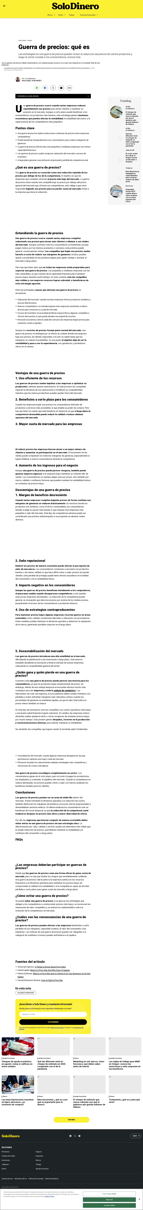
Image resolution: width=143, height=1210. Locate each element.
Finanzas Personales (88, 15)
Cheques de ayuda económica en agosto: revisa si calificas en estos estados (17, 1064)
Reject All (109, 1199)
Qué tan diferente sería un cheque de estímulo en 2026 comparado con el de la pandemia (132, 140)
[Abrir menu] (4, 5)
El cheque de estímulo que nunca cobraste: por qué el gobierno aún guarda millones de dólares (132, 118)
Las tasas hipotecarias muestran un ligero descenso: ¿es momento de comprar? (18, 1102)
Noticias (129, 186)
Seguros (39, 1152)
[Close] (139, 1199)
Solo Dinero (22, 40)
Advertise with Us (21, 1179)
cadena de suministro (65, 690)
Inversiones (6, 1160)
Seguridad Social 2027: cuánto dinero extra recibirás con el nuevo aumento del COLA (131, 195)
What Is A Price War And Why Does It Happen (50, 970)
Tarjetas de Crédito (8, 1156)
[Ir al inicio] (11, 1136)
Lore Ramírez (30, 78)
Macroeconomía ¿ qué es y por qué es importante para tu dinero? (52, 1102)
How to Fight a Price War (52, 980)
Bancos (38, 1160)
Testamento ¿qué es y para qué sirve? (124, 1100)
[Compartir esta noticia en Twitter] (53, 88)
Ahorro (50, 15)
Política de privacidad (56, 1027)
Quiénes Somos (7, 1179)
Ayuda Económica (130, 108)
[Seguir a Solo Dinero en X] (75, 1136)
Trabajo (71, 15)
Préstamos (5, 1152)
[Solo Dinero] (75, 6)
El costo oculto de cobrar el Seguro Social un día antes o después (132, 158)
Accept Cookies (109, 1205)
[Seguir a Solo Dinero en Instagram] (79, 1136)
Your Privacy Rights (109, 1194)
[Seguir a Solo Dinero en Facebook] (70, 1136)
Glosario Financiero (26, 993)
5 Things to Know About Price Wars (50, 967)
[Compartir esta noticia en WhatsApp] (36, 88)
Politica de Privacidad (35, 1179)
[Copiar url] (69, 88)
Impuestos (39, 1156)
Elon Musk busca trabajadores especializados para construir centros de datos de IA (132, 177)
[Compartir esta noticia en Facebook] (45, 88)
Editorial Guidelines (51, 1179)
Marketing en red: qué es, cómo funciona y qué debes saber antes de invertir (88, 1064)
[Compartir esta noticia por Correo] (61, 88)
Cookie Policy (49, 1196)
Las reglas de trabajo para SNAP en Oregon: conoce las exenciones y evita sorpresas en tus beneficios (125, 1065)
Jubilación (130, 150)
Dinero (60, 15)
